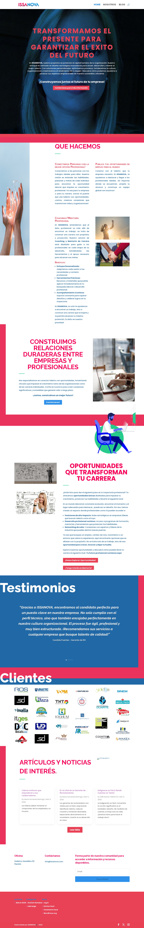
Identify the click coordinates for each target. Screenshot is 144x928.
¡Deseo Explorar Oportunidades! (80, 560)
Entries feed (49, 906)
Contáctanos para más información (71, 88)
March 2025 (21, 903)
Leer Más (75, 829)
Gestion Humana (35, 903)
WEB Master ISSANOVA (109, 797)
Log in (46, 903)
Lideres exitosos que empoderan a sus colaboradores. (31, 793)
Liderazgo (32, 906)
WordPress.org (50, 913)
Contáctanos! (53, 402)
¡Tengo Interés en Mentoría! (78, 568)
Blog (122, 5)
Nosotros (109, 5)
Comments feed (51, 910)
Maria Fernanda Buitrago (34, 799)
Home (97, 5)
